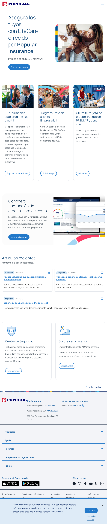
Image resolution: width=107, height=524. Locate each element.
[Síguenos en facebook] (74, 483)
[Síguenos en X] (96, 483)
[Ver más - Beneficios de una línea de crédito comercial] (102, 299)
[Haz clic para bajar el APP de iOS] (10, 483)
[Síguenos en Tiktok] (85, 483)
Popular (8, 465)
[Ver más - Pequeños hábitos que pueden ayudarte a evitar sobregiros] (49, 273)
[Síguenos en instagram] (80, 483)
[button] (102, 3)
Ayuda (8, 440)
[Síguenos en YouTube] (91, 483)
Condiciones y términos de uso (33, 496)
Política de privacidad (70, 496)
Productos (10, 431)
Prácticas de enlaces (93, 496)
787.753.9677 (52, 411)
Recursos (9, 448)
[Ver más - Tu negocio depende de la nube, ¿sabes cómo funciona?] (102, 273)
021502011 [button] (77, 405)
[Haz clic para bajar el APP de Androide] (30, 483)
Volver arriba (95, 387)
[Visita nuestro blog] (102, 484)
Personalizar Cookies (92, 518)
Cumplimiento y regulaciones (19, 457)
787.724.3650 (50, 405)
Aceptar (91, 510)
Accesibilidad (55, 496)
